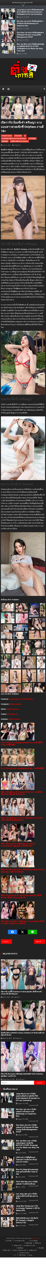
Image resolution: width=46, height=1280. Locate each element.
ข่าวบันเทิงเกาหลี (19, 1241)
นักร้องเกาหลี (17, 1245)
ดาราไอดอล (32, 138)
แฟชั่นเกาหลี (32, 1250)
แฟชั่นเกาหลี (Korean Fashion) (19, 141)
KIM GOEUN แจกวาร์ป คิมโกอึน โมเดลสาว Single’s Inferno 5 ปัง (27, 1220)
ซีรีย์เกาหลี (7, 1250)
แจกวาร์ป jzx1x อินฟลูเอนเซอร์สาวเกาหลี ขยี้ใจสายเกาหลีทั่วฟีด (22, 743)
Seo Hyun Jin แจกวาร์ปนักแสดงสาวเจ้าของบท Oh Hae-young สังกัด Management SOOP (30, 35)
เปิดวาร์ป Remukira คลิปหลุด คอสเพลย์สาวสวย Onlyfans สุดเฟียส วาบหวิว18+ (22, 1075)
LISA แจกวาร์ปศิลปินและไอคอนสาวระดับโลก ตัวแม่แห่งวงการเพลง (26, 1159)
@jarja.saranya (15, 704)
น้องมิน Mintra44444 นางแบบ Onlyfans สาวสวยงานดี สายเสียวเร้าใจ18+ (22, 1034)
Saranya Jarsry (21, 699)
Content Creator (7, 135)
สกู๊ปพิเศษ (20, 1248)
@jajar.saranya (12, 709)
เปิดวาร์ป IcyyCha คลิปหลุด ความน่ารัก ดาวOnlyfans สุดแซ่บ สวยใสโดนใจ (18, 844)
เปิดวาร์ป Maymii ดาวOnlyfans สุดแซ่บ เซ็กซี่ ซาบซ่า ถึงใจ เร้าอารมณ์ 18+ (21, 896)
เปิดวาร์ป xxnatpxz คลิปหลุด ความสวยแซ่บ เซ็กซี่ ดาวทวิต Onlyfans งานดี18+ (22, 922)
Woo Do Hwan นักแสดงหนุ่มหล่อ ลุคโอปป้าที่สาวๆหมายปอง (27, 1171)
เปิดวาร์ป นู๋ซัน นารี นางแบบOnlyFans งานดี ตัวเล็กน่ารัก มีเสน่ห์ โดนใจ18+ (22, 793)
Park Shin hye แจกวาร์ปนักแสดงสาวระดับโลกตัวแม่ (27, 1183)
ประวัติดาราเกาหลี (29, 1245)
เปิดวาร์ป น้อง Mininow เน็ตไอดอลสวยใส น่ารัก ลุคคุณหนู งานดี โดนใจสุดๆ (23, 870)
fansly (30, 1255)
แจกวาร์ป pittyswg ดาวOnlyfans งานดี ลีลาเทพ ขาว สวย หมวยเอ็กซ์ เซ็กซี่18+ (8, 941)
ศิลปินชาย (38, 1243)
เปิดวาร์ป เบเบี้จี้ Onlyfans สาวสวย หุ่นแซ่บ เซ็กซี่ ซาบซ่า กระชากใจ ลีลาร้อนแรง (21, 993)
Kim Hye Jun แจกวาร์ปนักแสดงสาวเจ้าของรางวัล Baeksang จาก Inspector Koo (30, 23)
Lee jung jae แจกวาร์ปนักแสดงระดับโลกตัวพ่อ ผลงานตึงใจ (27, 1196)
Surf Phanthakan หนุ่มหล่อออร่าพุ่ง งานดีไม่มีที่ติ (22, 768)
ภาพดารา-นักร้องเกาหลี (19, 1250)
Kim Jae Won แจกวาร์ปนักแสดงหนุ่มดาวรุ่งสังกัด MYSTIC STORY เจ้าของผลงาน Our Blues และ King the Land (30, 47)
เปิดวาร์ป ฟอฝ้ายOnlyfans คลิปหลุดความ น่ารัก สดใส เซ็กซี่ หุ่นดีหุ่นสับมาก (22, 818)
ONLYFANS (18, 135)
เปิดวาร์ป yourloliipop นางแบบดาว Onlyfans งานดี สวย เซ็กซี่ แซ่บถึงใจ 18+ (40, 941)
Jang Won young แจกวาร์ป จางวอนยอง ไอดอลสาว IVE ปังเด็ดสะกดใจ (28, 1208)
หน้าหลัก (9, 1241)
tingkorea (17, 145)
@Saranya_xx (13, 714)
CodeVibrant (35, 1238)
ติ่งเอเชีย (41, 1248)
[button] (8, 607)
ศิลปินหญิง (5, 141)
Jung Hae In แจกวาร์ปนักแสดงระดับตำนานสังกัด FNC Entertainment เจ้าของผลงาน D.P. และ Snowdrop (30, 12)
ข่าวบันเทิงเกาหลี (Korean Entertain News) (14, 138)
